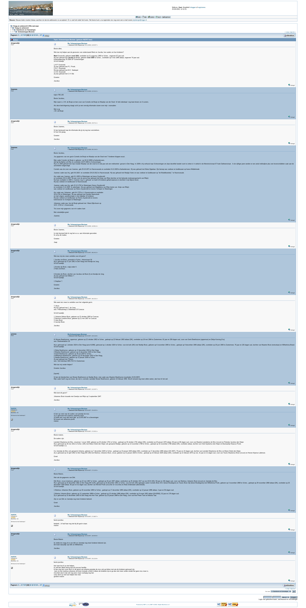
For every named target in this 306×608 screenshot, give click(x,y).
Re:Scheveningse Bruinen (77, 334)
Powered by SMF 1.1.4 (142, 604)
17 (41, 35)
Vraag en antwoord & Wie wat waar (26, 26)
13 (35, 35)
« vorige (287, 32)
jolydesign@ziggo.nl (140, 20)
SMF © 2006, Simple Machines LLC (160, 604)
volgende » (293, 32)
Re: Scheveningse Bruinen (77, 43)
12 (32, 35)
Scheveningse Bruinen (26, 32)
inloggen (193, 7)
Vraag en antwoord (22, 28)
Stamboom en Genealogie (26, 30)
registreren (201, 7)
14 (37, 35)
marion (13, 408)
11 (30, 35)
